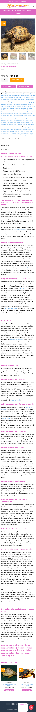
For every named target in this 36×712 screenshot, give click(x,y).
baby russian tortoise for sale (16, 95)
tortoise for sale (27, 268)
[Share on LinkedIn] (18, 138)
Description (5, 146)
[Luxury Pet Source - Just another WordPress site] (18, 6)
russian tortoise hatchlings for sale (26, 124)
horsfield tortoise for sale (26, 108)
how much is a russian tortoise (21, 110)
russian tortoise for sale (21, 119)
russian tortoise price (28, 126)
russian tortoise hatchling (27, 122)
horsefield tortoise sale (14, 108)
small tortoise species (20, 230)
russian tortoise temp (28, 128)
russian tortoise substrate (17, 128)
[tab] (18, 146)
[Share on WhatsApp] (2, 138)
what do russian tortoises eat (12, 131)
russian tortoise (23, 115)
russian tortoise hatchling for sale (9, 124)
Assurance (6, 10)
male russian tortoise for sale (26, 112)
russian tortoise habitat (14, 122)
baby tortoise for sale (10, 308)
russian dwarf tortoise (14, 115)
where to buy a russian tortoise (12, 133)
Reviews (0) (5, 149)
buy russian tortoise (9, 99)
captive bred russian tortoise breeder (18, 101)
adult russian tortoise (9, 94)
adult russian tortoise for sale (21, 94)
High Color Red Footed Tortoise (27, 685)
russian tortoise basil (9, 117)
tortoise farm (8, 232)
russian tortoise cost (11, 119)
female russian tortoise (14, 104)
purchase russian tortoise (20, 113)
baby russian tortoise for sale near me (16, 97)
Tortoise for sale (12, 64)
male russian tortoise (14, 112)
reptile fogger (6, 418)
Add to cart (17, 80)
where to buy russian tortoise (12, 135)
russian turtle (24, 129)
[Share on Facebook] (6, 138)
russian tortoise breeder (20, 117)
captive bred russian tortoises (20, 103)
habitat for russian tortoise (10, 106)
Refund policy (16, 10)
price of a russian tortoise (7, 113)
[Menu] (2, 6)
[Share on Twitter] (9, 138)
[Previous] (4, 35)
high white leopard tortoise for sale (9, 685)
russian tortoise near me (7, 126)
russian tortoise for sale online (21, 120)
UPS (19, 288)
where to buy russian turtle (26, 135)
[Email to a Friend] (12, 138)
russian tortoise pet (17, 126)
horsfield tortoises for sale (7, 110)
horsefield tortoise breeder (23, 106)
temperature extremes (16, 340)
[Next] (31, 35)
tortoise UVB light (15, 400)
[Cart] (34, 6)
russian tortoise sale (6, 128)
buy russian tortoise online (21, 99)
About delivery (27, 10)
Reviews (18, 13)
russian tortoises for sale (15, 129)
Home (3, 64)
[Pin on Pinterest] (15, 138)
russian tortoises (5, 129)
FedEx (24, 288)
